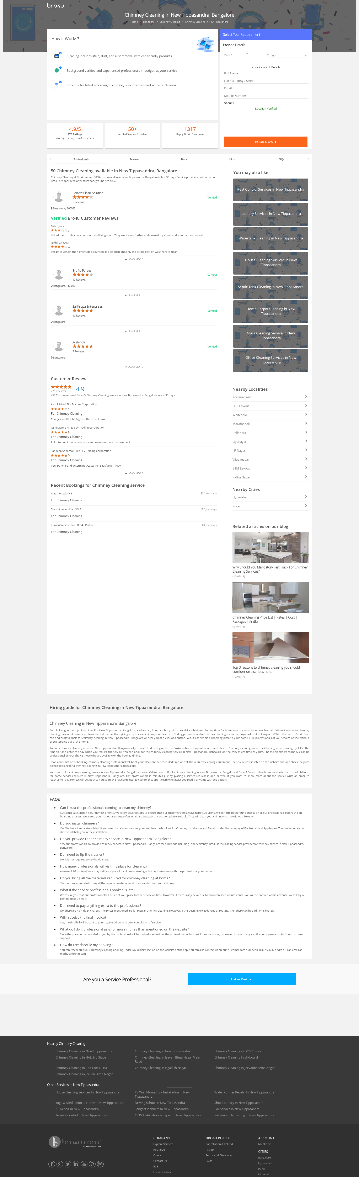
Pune (236, 506)
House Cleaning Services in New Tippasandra (87, 1092)
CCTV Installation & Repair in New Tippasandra (168, 1115)
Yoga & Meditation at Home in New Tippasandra (89, 1103)
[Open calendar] (247, 53)
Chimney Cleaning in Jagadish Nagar (160, 1068)
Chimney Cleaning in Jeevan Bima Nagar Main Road (167, 1059)
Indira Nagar (241, 477)
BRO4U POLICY (218, 1138)
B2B (155, 1166)
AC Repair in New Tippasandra (77, 1109)
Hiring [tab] (232, 159)
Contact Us (160, 1161)
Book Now (264, 142)
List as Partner (242, 979)
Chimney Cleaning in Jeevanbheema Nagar (244, 1068)
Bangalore (264, 1157)
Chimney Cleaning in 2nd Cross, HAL (81, 1068)
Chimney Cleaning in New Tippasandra (162, 1051)
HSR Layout (240, 406)
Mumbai (263, 1174)
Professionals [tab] (81, 159)
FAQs (209, 1161)
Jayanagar (239, 441)
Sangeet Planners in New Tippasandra (162, 1109)
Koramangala (241, 397)
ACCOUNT (266, 1138)
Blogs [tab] (184, 159)
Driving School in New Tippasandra (160, 1103)
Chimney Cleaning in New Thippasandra (83, 1051)
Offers (157, 1155)
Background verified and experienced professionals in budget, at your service (122, 70)
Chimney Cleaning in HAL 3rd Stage (80, 1057)
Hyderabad (240, 497)
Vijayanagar (240, 459)
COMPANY (161, 1138)
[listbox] (288, 55)
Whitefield (239, 415)
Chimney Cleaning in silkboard (236, 1057)
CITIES (263, 1151)
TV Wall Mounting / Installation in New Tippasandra (162, 1094)
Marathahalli (241, 424)
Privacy (210, 1149)
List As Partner (162, 1172)
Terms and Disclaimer (219, 1155)
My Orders (264, 1144)
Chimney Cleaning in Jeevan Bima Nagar (84, 1074)
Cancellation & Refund (219, 1144)
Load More (135, 259)
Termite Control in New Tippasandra (81, 1115)
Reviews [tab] (134, 159)
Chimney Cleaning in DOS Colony (238, 1051)
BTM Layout (241, 468)
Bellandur (239, 433)
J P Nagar (238, 450)
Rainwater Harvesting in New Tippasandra (244, 1115)
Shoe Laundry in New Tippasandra (238, 1103)
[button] (266, 34)
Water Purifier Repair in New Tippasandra (244, 1092)
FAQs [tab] (281, 159)
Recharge (159, 1149)
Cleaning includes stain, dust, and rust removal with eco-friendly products (119, 56)
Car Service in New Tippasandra (236, 1109)
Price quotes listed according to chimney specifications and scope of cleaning (121, 85)
